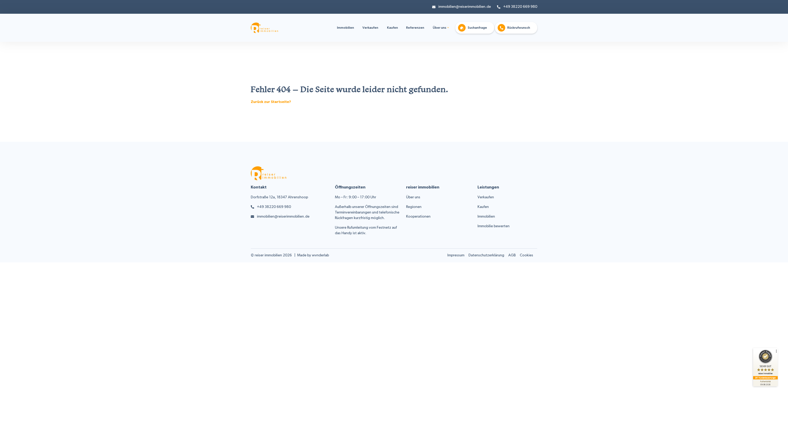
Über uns (439, 28)
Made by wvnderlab (313, 255)
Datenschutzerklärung (486, 255)
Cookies (526, 255)
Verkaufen (370, 28)
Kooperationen (418, 217)
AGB (512, 255)
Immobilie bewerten (494, 226)
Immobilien (345, 28)
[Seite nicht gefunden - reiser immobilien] (264, 30)
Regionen (413, 207)
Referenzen (415, 28)
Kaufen (392, 28)
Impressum (455, 255)
